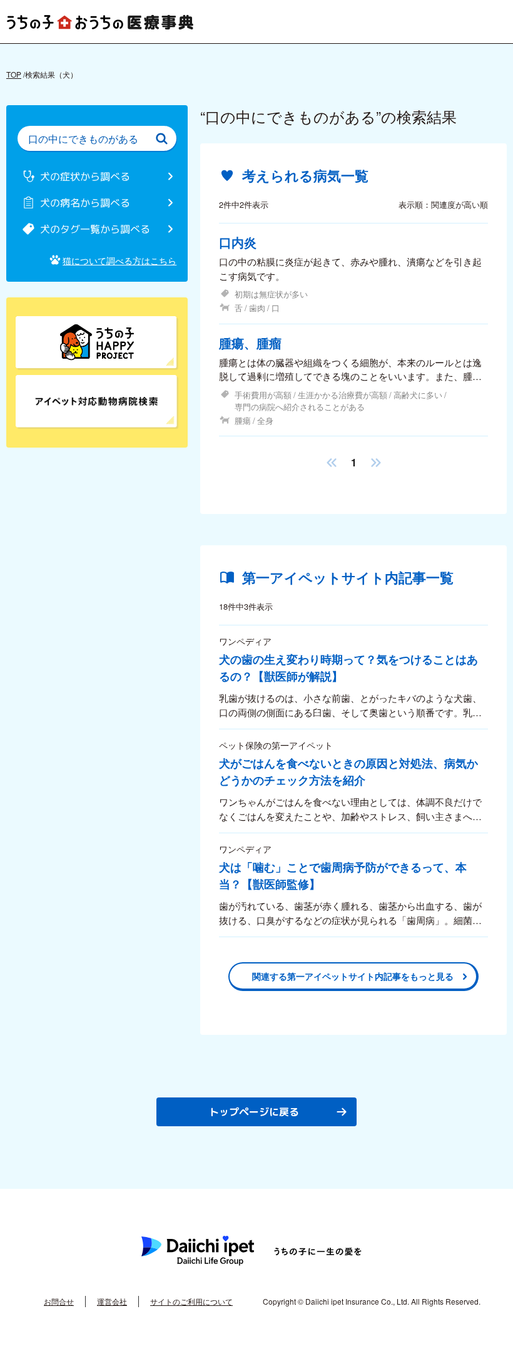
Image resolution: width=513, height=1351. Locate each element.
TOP (13, 74)
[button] (332, 462)
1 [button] (354, 462)
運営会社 (112, 1301)
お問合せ (59, 1301)
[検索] (161, 138)
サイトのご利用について (191, 1301)
